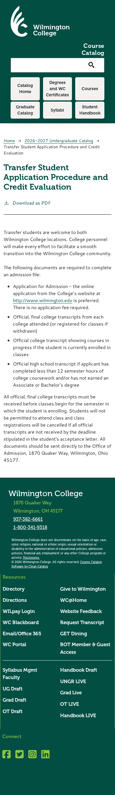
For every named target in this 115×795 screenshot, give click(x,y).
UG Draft (12, 689)
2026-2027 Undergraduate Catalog (58, 140)
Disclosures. (31, 558)
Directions (15, 600)
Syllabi (57, 110)
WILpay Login (19, 611)
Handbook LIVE (78, 715)
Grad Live (71, 692)
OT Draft (12, 711)
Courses (90, 88)
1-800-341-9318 (30, 527)
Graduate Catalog (25, 110)
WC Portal (14, 644)
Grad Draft (14, 700)
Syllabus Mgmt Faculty (20, 673)
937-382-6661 (28, 519)
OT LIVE (69, 704)
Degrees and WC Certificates (57, 88)
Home (9, 140)
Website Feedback (81, 611)
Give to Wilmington (83, 589)
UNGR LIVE (73, 681)
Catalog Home (25, 88)
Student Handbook (90, 110)
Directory (13, 589)
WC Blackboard (21, 622)
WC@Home (73, 600)
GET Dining (73, 633)
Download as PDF (31, 203)
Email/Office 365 (22, 633)
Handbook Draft (78, 670)
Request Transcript (82, 622)
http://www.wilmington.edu (42, 300)
